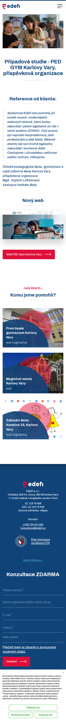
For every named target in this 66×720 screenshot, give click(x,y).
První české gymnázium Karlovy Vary (21, 333)
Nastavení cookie (20, 715)
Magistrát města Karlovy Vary (19, 381)
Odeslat (11, 661)
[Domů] (11, 6)
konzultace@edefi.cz (33, 528)
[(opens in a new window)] (33, 225)
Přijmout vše (33, 707)
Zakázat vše (45, 715)
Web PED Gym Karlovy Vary (24, 254)
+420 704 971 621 (33, 524)
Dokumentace (7, 702)
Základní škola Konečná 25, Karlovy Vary (22, 425)
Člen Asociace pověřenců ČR (40, 541)
